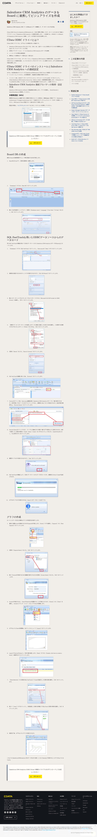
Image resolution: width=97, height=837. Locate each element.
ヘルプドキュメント (22, 105)
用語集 (72, 810)
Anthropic (85, 800)
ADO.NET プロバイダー (30, 804)
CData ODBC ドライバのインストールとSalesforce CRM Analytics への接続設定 (80, 67)
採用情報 (62, 812)
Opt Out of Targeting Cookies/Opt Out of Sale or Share (82, 832)
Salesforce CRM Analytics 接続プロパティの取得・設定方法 (81, 72)
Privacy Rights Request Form (48, 830)
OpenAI (84, 812)
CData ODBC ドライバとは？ (79, 63)
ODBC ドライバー (30, 799)
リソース (73, 806)
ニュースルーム (63, 803)
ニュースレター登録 (75, 808)
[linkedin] (5, 812)
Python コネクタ (29, 807)
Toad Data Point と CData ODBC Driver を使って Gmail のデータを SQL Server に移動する (80, 125)
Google (84, 805)
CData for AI (61, 3)
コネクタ (50, 799)
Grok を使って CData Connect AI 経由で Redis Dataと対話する (80, 99)
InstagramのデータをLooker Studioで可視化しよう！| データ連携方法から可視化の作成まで (80, 135)
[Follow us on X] (60, 21)
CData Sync (40, 799)
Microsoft (85, 807)
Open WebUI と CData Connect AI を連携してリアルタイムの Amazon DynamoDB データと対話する (80, 116)
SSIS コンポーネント (41, 803)
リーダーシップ (63, 808)
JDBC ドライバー (29, 801)
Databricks (85, 803)
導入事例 (73, 801)
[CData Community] (15, 812)
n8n (84, 809)
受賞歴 (61, 806)
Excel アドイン (29, 814)
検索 (80, 3)
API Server (28, 809)
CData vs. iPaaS (52, 811)
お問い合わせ (88, 3)
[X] (8, 812)
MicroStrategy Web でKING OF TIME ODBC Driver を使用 (80, 130)
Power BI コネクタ (30, 816)
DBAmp (39, 806)
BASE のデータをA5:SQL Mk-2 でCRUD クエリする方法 (79, 140)
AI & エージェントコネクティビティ (53, 806)
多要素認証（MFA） (78, 75)
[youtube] (10, 812)
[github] (13, 812)
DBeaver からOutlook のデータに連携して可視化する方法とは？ (80, 120)
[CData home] (8, 3)
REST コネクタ (29, 812)
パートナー (50, 809)
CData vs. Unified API (53, 813)
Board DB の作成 (76, 77)
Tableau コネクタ (29, 818)
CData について (63, 799)
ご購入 (76, 3)
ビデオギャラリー (75, 812)
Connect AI (39, 801)
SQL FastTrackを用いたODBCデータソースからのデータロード (80, 80)
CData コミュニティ (76, 799)
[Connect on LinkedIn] (63, 21)
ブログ (72, 803)
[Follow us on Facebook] (58, 21)
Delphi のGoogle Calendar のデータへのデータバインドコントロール (80, 111)
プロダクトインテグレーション (53, 802)
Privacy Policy (85, 828)
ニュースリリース (64, 801)
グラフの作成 (75, 83)
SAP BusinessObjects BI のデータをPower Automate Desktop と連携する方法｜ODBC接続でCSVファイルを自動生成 (80, 105)
